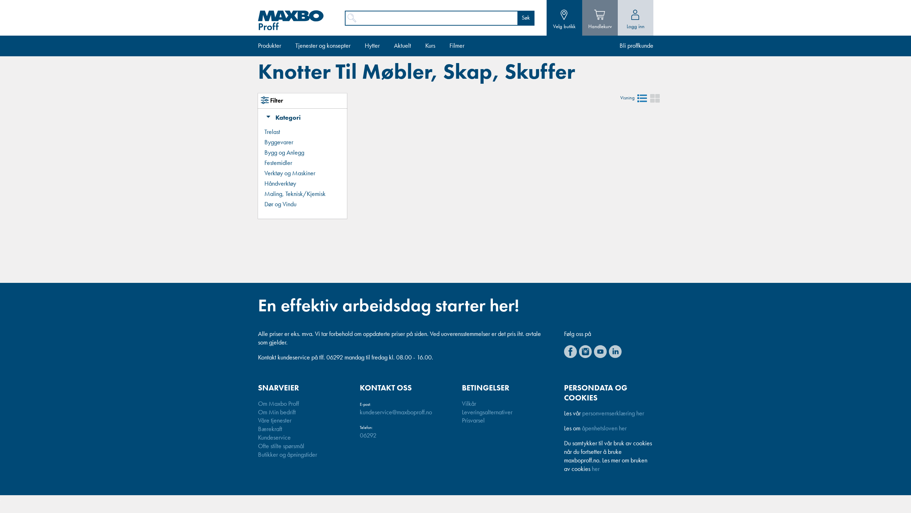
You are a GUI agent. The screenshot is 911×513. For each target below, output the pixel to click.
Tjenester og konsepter (323, 46)
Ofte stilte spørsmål (281, 446)
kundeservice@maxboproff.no (396, 412)
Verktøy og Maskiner (289, 173)
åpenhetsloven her (604, 428)
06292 (368, 435)
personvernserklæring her (613, 413)
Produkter (269, 46)
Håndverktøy (280, 184)
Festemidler (278, 163)
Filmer (456, 46)
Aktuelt (402, 46)
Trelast (272, 132)
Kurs (430, 46)
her (596, 469)
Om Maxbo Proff (278, 404)
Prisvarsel (473, 421)
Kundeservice (274, 438)
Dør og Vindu (280, 204)
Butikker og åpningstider (287, 455)
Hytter (372, 46)
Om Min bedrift (277, 412)
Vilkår (469, 404)
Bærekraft (270, 429)
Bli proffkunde (636, 46)
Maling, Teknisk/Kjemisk (295, 194)
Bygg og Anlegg (284, 153)
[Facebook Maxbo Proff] (570, 351)
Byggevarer (278, 142)
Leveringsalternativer (487, 412)
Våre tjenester (274, 421)
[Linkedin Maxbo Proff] (615, 351)
